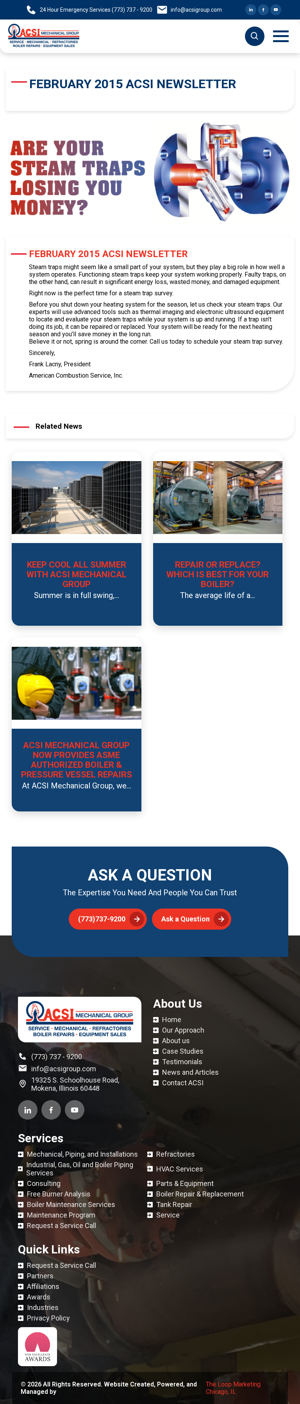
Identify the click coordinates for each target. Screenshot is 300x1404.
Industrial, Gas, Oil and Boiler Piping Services (79, 1169)
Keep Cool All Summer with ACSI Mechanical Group (77, 574)
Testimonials (182, 1062)
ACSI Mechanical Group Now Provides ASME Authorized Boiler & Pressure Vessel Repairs (76, 759)
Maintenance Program (61, 1215)
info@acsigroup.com (196, 10)
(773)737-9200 (101, 919)
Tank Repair (174, 1204)
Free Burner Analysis (59, 1194)
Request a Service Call (61, 1225)
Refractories (175, 1154)
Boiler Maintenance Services (71, 1204)
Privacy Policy (48, 1318)
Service (168, 1215)
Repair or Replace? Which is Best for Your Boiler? (217, 574)
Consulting (44, 1183)
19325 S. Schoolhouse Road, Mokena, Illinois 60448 (75, 1084)
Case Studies (183, 1051)
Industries (43, 1307)
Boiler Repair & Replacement (200, 1194)
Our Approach (183, 1030)
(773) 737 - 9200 (56, 1057)
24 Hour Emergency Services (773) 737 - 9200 (96, 10)
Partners (40, 1276)
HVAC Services (179, 1169)
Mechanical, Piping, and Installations (82, 1154)
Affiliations (43, 1286)
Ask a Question (185, 919)
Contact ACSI (183, 1083)
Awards (38, 1297)
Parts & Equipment (185, 1183)
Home (171, 1019)
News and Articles (190, 1072)
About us (176, 1041)
